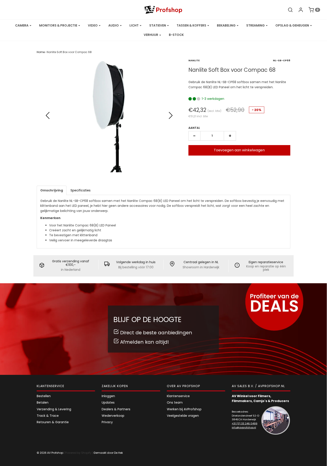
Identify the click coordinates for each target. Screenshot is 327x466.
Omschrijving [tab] (51, 190)
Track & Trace (48, 415)
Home (41, 52)
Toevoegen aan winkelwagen (239, 150)
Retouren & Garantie (53, 422)
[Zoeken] (288, 9)
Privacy (107, 422)
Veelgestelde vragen (183, 415)
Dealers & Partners (116, 409)
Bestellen (44, 396)
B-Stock (176, 35)
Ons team (175, 402)
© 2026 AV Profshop (50, 453)
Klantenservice (178, 396)
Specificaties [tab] (81, 190)
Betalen (42, 402)
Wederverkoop (113, 415)
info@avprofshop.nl (244, 427)
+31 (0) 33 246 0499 (244, 423)
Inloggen (108, 396)
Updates (108, 402)
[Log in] (298, 9)
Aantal (194, 128)
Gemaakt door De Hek (108, 453)
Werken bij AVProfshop (184, 409)
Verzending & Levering (54, 409)
